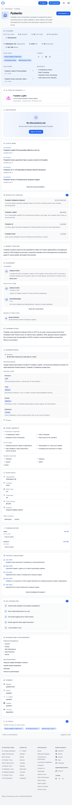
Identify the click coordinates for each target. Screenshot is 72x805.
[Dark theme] (63, 778)
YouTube (22, 772)
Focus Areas (7, 53)
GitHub (22, 775)
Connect (40, 53)
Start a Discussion (43, 777)
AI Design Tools (7, 766)
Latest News (7, 66)
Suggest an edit (65, 735)
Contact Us (41, 768)
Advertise (41, 765)
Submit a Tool (42, 774)
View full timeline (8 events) (35, 592)
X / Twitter (23, 751)
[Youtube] (49, 56)
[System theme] (56, 778)
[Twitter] (42, 56)
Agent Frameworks (8, 754)
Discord (22, 760)
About (39, 751)
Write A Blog (42, 780)
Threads (22, 763)
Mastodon (23, 769)
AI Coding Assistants (8, 751)
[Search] (64, 3)
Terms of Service (43, 786)
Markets (42, 66)
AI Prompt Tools (7, 760)
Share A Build (42, 783)
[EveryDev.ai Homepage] (3, 3)
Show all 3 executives (36, 309)
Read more (13, 278)
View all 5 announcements (35, 187)
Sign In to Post (36, 132)
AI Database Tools (8, 769)
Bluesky (22, 766)
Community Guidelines (45, 762)
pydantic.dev (10, 687)
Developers (8, 9)
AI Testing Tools (7, 775)
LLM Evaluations (7, 778)
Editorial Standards (44, 754)
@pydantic (9, 712)
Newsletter (41, 771)
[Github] (38, 56)
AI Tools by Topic (8, 747)
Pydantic (17, 9)
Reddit (22, 757)
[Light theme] (59, 778)
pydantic (9, 693)
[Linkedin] (46, 56)
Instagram (23, 778)
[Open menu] (68, 3)
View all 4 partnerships (11, 671)
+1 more (6, 465)
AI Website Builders (8, 772)
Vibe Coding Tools (8, 763)
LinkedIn (22, 754)
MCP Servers (6, 757)
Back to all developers (10, 735)
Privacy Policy (42, 789)
